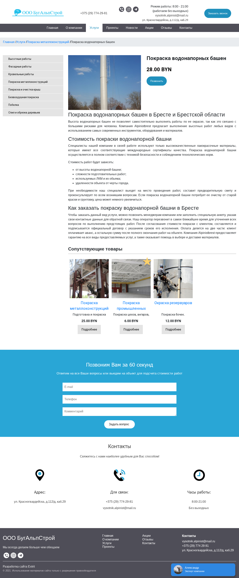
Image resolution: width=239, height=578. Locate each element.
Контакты (185, 27)
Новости (132, 27)
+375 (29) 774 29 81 (195, 545)
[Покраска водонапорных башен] (104, 82)
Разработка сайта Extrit (19, 566)
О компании (74, 27)
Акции (149, 27)
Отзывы (166, 27)
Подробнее (89, 329)
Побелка (13, 104)
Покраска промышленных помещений (131, 308)
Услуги (94, 27)
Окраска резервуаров (173, 303)
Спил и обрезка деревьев (24, 112)
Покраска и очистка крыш (24, 89)
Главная (52, 27)
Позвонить (156, 80)
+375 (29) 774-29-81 (93, 13)
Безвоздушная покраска (23, 97)
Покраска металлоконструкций (28, 81)
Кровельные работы (21, 74)
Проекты (112, 27)
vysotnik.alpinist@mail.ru (171, 15)
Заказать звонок (217, 13)
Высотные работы (19, 58)
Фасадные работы (19, 66)
